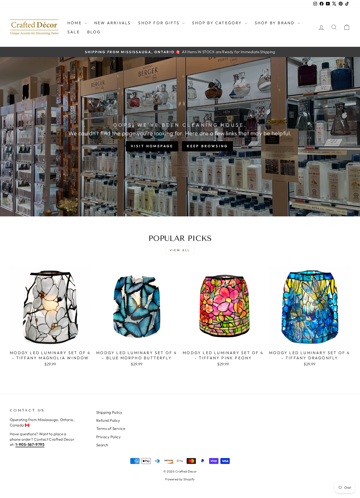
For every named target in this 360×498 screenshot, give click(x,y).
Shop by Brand (275, 22)
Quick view (50, 342)
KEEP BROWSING (207, 146)
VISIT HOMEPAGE (152, 146)
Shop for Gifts (159, 22)
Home (75, 22)
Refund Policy (108, 420)
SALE (73, 31)
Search (102, 445)
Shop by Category (217, 22)
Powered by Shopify (179, 479)
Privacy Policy (108, 437)
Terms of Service (110, 428)
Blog (94, 31)
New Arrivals (112, 22)
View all (180, 250)
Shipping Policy (109, 412)
